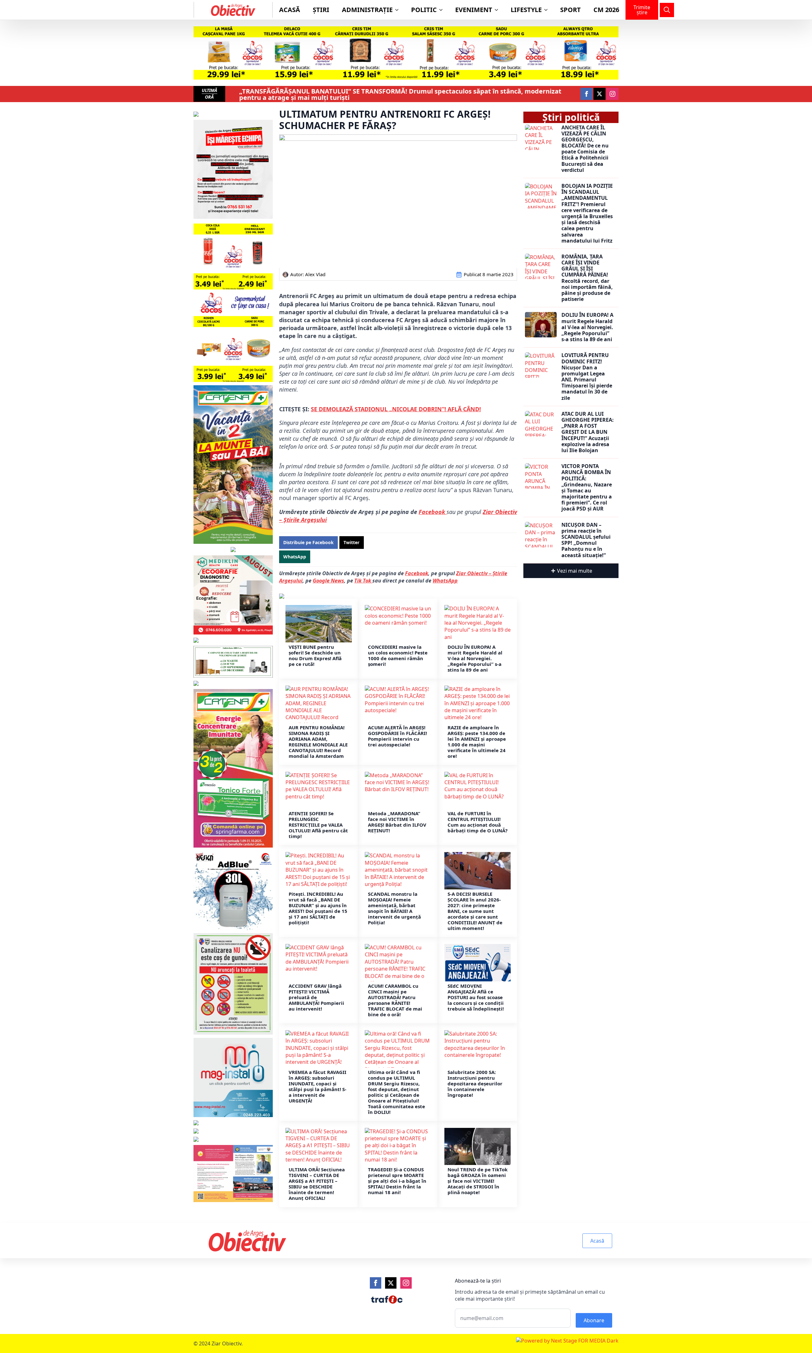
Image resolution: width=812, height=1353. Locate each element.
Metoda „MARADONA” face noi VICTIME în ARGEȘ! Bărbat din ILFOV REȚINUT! (397, 821)
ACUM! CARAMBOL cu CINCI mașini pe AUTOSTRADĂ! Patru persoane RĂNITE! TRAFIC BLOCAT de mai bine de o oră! (395, 1000)
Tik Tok (363, 580)
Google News (328, 580)
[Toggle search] (667, 10)
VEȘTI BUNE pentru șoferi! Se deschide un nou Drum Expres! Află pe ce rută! (315, 655)
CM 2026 (606, 9)
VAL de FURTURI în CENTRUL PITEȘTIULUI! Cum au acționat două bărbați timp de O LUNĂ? (478, 821)
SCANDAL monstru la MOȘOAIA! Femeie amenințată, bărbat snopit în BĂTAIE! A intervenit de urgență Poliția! (394, 908)
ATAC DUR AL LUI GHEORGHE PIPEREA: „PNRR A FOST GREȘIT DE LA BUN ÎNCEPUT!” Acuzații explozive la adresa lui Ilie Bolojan (587, 432)
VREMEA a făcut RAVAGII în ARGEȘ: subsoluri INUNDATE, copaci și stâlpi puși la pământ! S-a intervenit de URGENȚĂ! (317, 1086)
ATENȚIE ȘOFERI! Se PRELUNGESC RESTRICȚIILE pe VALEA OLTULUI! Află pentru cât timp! (318, 824)
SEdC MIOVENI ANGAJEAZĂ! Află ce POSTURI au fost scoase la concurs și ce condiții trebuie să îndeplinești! (476, 997)
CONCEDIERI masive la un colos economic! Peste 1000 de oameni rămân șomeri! (398, 655)
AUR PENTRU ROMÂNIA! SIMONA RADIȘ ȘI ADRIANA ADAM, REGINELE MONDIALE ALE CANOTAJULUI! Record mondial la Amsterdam (318, 742)
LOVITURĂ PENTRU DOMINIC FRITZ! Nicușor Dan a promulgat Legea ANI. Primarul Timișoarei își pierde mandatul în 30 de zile (586, 376)
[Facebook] (375, 1283)
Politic (424, 9)
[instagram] (612, 94)
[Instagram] (406, 1283)
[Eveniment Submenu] (498, 10)
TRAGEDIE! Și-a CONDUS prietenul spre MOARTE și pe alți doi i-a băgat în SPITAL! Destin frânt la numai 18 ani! (397, 1181)
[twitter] (599, 94)
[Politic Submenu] (443, 10)
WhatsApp (445, 580)
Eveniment (473, 9)
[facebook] (586, 94)
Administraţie (367, 9)
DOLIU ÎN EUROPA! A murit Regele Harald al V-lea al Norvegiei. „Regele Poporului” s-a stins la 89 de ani (475, 658)
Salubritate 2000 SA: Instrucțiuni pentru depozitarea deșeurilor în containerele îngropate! (475, 1083)
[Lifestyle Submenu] (548, 10)
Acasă (289, 9)
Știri (321, 9)
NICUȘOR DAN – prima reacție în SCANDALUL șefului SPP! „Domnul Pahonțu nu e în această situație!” (586, 540)
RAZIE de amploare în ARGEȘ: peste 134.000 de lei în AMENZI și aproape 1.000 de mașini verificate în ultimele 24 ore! (477, 742)
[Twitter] (390, 1283)
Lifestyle (526, 9)
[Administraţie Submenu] (399, 10)
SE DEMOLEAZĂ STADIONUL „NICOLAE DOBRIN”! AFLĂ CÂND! (396, 409)
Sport (570, 9)
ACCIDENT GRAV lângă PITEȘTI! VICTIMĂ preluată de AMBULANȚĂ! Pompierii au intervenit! (316, 997)
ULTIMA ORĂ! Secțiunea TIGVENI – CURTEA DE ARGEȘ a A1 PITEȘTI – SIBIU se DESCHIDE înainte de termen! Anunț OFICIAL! (317, 1184)
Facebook (433, 512)
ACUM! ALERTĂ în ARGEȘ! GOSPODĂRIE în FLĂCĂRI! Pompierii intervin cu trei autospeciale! (397, 736)
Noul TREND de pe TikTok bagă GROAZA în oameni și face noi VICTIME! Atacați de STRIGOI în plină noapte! (478, 1181)
